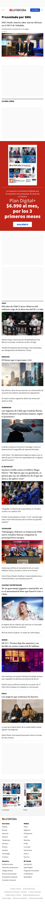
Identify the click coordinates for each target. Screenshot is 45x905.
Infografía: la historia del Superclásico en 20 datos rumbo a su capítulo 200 (21, 510)
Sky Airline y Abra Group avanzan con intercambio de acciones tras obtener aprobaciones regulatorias (22, 391)
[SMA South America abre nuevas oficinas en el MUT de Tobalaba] (22, 45)
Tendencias (6, 407)
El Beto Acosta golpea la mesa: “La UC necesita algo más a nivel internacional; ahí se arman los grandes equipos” (22, 519)
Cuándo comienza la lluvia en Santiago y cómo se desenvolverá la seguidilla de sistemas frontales (21, 448)
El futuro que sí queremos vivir (17, 360)
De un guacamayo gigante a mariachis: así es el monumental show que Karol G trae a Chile (22, 591)
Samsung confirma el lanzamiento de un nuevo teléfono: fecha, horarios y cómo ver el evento (20, 569)
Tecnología (6, 528)
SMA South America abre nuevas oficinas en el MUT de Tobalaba (22, 24)
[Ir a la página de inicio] (18, 10)
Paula (4, 693)
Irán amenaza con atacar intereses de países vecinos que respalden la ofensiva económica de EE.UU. (22, 677)
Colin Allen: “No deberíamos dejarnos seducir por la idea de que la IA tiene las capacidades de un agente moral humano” (22, 457)
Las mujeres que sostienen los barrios (20, 697)
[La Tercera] (11, 808)
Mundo (4, 640)
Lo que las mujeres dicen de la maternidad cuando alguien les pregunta (21, 728)
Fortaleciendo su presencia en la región (15, 29)
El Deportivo (7, 467)
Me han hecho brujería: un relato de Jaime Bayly (21, 632)
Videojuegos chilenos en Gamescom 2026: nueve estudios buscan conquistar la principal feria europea (22, 535)
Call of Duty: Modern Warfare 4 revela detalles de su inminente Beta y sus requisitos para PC (22, 577)
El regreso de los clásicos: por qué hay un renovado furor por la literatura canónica (22, 625)
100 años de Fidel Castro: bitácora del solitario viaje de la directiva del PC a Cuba (22, 308)
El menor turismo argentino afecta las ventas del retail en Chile (21, 399)
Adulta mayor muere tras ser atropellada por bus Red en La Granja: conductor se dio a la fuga (21, 340)
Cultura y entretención (12, 585)
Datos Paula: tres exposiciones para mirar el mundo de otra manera (22, 736)
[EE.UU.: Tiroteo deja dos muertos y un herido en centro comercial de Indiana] (22, 660)
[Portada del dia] (22, 184)
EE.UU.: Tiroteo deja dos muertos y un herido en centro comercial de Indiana (20, 644)
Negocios (6, 357)
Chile (4, 303)
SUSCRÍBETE (22, 224)
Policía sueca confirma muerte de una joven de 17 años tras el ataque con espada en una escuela (21, 685)
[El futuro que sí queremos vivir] (22, 374)
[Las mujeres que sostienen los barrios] (22, 711)
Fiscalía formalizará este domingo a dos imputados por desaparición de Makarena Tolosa (22, 348)
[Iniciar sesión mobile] (42, 10)
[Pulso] (32, 808)
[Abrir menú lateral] (4, 10)
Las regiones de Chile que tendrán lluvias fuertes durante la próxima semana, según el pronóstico (22, 414)
